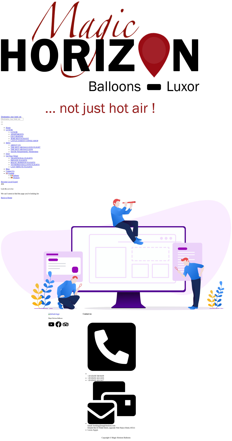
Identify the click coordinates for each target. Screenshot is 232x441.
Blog (8, 169)
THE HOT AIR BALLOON (22, 149)
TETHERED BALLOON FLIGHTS (25, 165)
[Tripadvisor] (66, 324)
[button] (116, 117)
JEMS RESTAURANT (20, 139)
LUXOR (9, 130)
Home (8, 128)
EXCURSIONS (17, 136)
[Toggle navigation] (2, 124)
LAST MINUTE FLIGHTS (21, 167)
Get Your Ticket (12, 156)
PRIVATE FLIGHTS (19, 160)
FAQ (8, 154)
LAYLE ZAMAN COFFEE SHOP (24, 141)
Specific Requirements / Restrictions (24, 152)
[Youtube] (51, 324)
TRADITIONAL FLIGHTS (22, 158)
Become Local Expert (9, 182)
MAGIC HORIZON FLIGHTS (23, 162)
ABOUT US (16, 145)
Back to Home (6, 198)
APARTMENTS (17, 134)
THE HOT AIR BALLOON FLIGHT (25, 147)
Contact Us (10, 171)
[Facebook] (58, 324)
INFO (8, 143)
